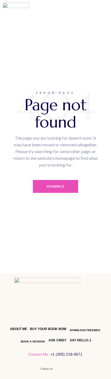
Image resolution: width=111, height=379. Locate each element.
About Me (18, 329)
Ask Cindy (57, 340)
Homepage (56, 186)
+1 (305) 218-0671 (66, 354)
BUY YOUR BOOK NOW (48, 329)
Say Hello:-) (80, 340)
